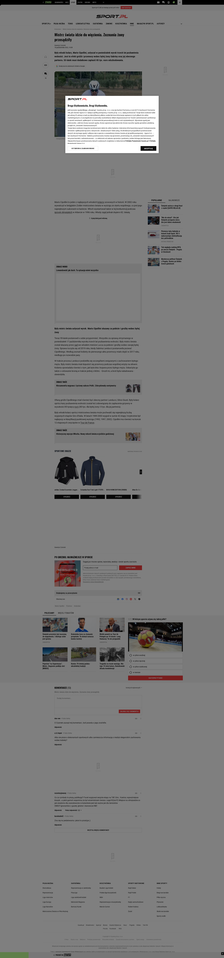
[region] (112, 124)
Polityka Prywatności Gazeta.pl (137, 141)
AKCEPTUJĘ (148, 148)
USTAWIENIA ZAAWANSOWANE (83, 148)
